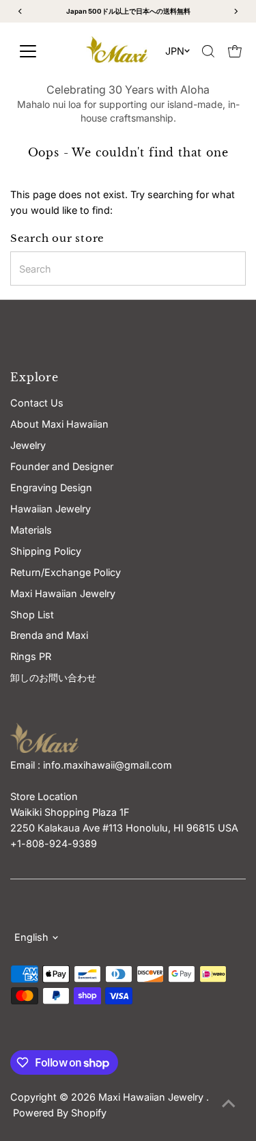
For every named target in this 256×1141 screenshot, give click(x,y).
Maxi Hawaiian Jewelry (152, 1097)
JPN (174, 51)
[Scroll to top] (228, 1103)
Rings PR (30, 656)
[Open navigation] (41, 51)
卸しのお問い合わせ (53, 677)
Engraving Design (51, 487)
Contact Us (36, 403)
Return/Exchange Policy (65, 572)
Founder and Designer (61, 466)
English (31, 937)
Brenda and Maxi (49, 635)
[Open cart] (235, 51)
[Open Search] (208, 51)
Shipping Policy (45, 551)
